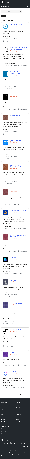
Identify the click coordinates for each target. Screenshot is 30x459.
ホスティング (4, 407)
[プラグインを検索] (20, 11)
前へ (10, 394)
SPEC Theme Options (16, 24)
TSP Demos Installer (16, 303)
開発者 (3, 419)
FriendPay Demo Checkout (18, 210)
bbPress (4, 431)
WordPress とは (5, 402)
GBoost (12, 352)
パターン (18, 410)
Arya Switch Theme (15, 329)
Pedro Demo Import (16, 95)
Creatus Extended (15, 140)
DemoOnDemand (15, 115)
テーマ (17, 405)
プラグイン (18, 407)
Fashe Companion (15, 190)
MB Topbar (13, 280)
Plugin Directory (5, 6)
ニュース (3, 405)
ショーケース (19, 402)
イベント (18, 417)
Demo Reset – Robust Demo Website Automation (18, 48)
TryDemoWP (13, 257)
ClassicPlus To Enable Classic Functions (16, 72)
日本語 (6, 440)
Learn (2, 414)
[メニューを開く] (28, 2)
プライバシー (4, 410)
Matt (3, 429)
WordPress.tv (5, 422)
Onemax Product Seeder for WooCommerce (18, 235)
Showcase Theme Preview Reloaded (15, 166)
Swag (18, 422)
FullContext (13, 371)
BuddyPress (5, 433)
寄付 (17, 419)
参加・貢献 (18, 414)
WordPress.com (6, 426)
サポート (3, 417)
